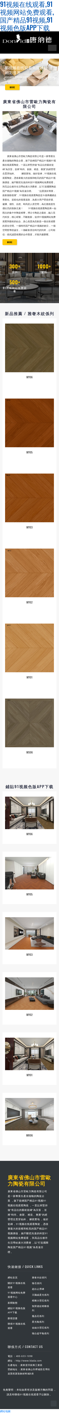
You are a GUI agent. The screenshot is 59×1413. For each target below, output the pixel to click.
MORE (12, 87)
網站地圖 (5, 1411)
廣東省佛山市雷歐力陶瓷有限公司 (29, 1180)
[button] (4, 78)
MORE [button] (9, 242)
